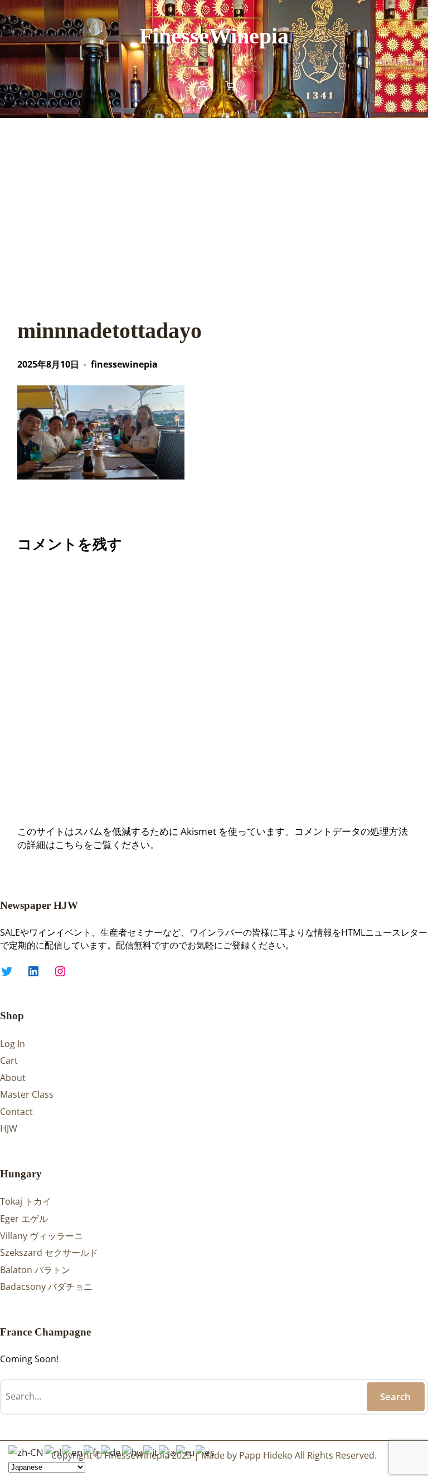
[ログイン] (202, 85)
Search (395, 1396)
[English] (73, 1451)
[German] (111, 1451)
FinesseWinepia (214, 35)
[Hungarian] (132, 1451)
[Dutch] (53, 1451)
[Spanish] (206, 1451)
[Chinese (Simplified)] (26, 1451)
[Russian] (186, 1451)
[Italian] (151, 1451)
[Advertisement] (214, 209)
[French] (92, 1451)
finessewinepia (124, 364)
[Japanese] (167, 1451)
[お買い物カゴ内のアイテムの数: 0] (230, 85)
